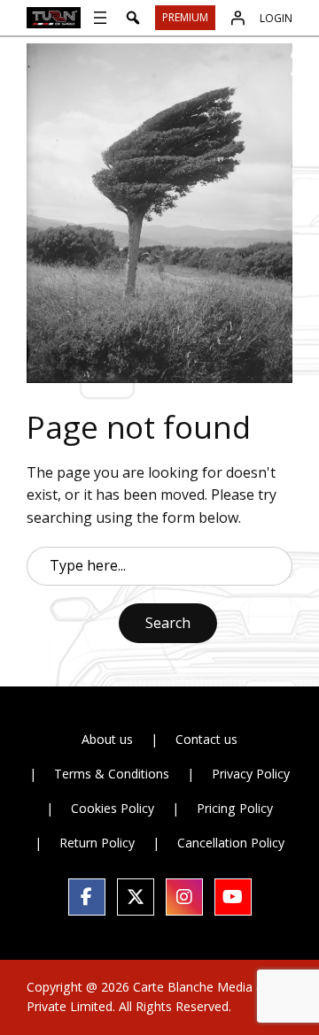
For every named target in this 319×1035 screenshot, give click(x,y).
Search (168, 622)
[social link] (86, 897)
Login (276, 18)
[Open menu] (100, 17)
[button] (133, 17)
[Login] (237, 17)
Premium (185, 17)
